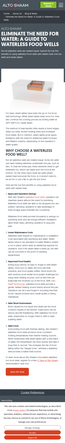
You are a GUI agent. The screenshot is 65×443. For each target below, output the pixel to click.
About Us (17, 13)
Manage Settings (32, 427)
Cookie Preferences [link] (32, 392)
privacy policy (19, 410)
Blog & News (31, 13)
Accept (32, 432)
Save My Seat (17, 371)
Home (7, 13)
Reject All (32, 437)
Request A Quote (48, 4)
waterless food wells (35, 197)
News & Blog (6, 400)
